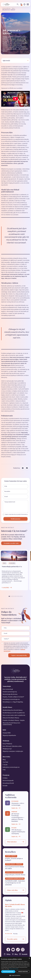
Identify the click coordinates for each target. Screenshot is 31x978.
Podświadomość (8, 23)
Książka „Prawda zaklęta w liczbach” (13, 697)
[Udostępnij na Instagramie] (22, 468)
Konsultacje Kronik (8, 783)
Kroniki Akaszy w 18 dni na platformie (14, 713)
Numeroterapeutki (8, 781)
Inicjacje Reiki (7, 733)
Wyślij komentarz (15, 519)
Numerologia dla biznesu (10, 694)
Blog (13, 8)
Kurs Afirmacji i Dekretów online (12, 746)
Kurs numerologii (8, 689)
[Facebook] (8, 949)
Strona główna (6, 8)
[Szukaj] (17, 4)
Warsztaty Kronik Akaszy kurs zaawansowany (11, 724)
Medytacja (6, 741)
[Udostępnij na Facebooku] (27, 468)
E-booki (5, 765)
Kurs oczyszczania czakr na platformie (14, 715)
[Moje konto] (24, 4)
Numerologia (7, 686)
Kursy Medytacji (7, 744)
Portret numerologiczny (10, 692)
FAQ (4, 770)
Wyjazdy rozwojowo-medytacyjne (13, 751)
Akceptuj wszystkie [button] (8, 971)
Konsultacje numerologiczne (11, 699)
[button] (9, 596)
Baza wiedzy (6, 757)
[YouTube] (13, 949)
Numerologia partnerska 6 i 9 (12, 566)
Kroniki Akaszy (7, 707)
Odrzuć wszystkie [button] (23, 971)
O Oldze (5, 778)
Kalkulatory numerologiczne (11, 767)
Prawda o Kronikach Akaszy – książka (14, 720)
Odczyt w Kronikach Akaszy (11, 718)
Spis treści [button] (6, 60)
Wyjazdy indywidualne (9, 735)
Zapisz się (14, 808)
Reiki (4, 730)
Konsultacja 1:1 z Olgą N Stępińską (13, 702)
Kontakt (5, 786)
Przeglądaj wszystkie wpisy (11, 543)
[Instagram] (23, 949)
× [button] (29, 958)
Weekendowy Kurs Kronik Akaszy (12, 710)
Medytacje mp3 (7, 749)
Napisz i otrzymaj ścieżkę (19, 655)
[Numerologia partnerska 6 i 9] (14, 556)
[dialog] (15, 967)
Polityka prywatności (13, 968)
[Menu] (28, 4)
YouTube (5, 762)
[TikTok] (18, 949)
